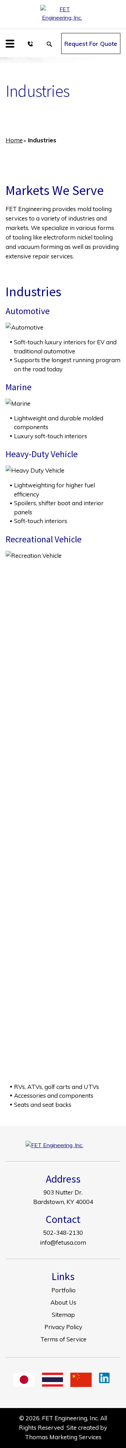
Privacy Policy (63, 1327)
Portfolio (63, 1290)
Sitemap (63, 1314)
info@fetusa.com (63, 1242)
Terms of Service (63, 1339)
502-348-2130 (63, 1232)
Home (14, 140)
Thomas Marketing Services (63, 1437)
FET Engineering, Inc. (70, 1418)
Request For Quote (90, 43)
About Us (63, 1302)
